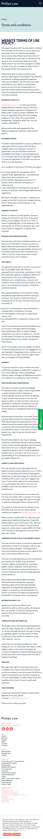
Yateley (4, 755)
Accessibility (5, 797)
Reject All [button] (17, 834)
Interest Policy (5, 800)
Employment (6, 765)
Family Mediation (7, 780)
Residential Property (9, 767)
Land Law (5, 771)
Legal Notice (5, 802)
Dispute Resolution (8, 774)
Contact (5, 745)
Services (5, 738)
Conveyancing (7, 769)
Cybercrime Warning (7, 799)
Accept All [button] (7, 834)
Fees (3, 789)
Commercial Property (9, 763)
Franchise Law (7, 782)
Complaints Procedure (8, 790)
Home (4, 19)
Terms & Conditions (7, 788)
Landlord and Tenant (9, 773)
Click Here (22, 830)
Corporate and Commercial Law (13, 761)
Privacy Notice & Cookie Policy (10, 793)
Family (4, 776)
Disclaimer (4, 796)
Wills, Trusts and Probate (11, 778)
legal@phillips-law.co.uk (30, 512)
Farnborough (6, 753)
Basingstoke (6, 751)
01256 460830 (7, 723)
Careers (4, 743)
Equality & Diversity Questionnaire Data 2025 (14, 795)
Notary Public (6, 784)
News (3, 742)
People (4, 740)
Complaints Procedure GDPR (10, 792)
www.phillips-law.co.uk (10, 105)
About (4, 736)
